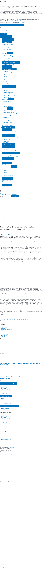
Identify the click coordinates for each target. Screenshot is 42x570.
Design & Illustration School (9, 122)
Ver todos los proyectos (8, 175)
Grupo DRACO (7, 58)
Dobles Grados (7, 90)
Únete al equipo (7, 51)
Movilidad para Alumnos (6, 180)
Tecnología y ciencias (6, 336)
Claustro (6, 47)
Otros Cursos (4, 108)
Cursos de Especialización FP (10, 95)
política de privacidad (11, 22)
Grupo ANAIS (7, 60)
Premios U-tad (5, 334)
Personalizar (20, 24)
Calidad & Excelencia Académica (10, 62)
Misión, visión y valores (8, 44)
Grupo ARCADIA (7, 55)
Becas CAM (6, 139)
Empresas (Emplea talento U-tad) (10, 156)
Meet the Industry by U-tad (9, 110)
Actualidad (6, 185)
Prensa (3, 400)
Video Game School (8, 119)
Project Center (5, 164)
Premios (3, 176)
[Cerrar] (15, 196)
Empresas (4, 409)
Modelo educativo (7, 46)
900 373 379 (12, 447)
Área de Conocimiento (8, 69)
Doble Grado (4, 392)
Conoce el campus (8, 147)
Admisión (6, 130)
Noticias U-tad (4, 333)
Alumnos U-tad (5, 328)
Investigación (4, 53)
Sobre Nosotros (7, 39)
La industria (4, 331)
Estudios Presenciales (8, 86)
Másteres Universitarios (8, 92)
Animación (6, 71)
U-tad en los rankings (8, 49)
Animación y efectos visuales (7, 329)
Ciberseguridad (5, 330)
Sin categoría (4, 335)
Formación (6, 66)
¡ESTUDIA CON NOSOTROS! (7, 383)
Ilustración (6, 76)
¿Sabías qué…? (5, 327)
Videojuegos (6, 173)
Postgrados (6, 104)
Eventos (3, 186)
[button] (21, 221)
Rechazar (11, 24)
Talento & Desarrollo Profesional (10, 153)
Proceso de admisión (8, 133)
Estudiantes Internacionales (7, 181)
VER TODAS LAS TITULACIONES (8, 125)
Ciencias (6, 84)
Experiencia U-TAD (8, 144)
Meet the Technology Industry (10, 114)
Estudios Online (5, 99)
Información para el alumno (9, 150)
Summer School (7, 124)
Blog (3, 187)
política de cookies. (21, 22)
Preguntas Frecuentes (6, 142)
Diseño (5, 74)
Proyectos (6, 163)
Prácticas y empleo (5, 408)
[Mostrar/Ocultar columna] (10, 53)
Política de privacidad (6, 564)
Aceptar (3, 24)
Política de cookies (5, 565)
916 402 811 (10, 446)
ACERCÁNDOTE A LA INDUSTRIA (8, 406)
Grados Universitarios (8, 88)
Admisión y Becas (7, 127)
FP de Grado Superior (8, 97)
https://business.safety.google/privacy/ (13, 20)
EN (0, 192)
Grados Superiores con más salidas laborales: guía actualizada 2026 (19, 351)
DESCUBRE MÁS (5, 396)
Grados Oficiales (5, 386)
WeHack (6, 120)
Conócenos (6, 42)
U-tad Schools (7, 115)
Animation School (7, 117)
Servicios (6, 149)
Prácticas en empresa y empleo (10, 155)
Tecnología (6, 81)
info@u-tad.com (3, 444)
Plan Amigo (6, 141)
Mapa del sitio (4, 567)
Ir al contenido (2, 26)
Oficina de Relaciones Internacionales (9, 182)
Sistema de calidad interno (9, 64)
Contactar (15, 30)
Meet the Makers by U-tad (9, 112)
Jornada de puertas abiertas (9, 132)
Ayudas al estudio (7, 135)
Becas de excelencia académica (10, 137)
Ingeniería (6, 79)
